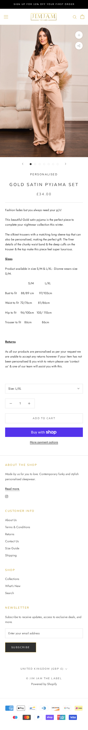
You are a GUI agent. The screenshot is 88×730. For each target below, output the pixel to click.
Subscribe (20, 647)
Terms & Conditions (17, 527)
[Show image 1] (31, 164)
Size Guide (12, 548)
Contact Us (12, 541)
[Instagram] (6, 496)
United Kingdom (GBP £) (42, 668)
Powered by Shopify (44, 684)
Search (9, 593)
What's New (13, 586)
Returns (9, 534)
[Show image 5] (49, 164)
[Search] (75, 16)
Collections (12, 579)
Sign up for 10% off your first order (44, 4)
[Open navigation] (6, 16)
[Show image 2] (35, 164)
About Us (11, 520)
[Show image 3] (40, 164)
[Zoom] (79, 35)
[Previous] (22, 164)
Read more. (12, 489)
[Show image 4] (44, 164)
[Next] (65, 164)
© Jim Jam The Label (44, 678)
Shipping (11, 555)
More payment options (44, 442)
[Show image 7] (58, 164)
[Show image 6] (53, 164)
